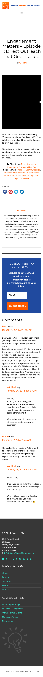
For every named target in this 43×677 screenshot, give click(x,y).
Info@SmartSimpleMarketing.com (19, 553)
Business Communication (28, 170)
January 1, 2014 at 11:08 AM (17, 329)
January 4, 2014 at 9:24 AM (16, 440)
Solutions (6, 581)
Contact (5, 589)
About (5, 573)
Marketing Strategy (11, 604)
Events (5, 585)
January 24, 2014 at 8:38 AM (22, 469)
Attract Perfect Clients (12, 612)
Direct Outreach (28, 164)
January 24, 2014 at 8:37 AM (22, 390)
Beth (4, 326)
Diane (5, 436)
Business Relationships (14, 172)
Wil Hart (26, 178)
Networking (7, 621)
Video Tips (31, 167)
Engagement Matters (16, 167)
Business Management (12, 608)
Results (5, 577)
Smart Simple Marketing (21, 6)
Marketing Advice (10, 617)
